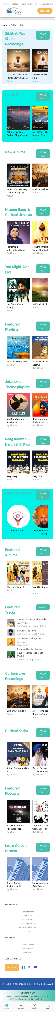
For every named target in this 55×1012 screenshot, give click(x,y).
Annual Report (27, 944)
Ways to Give (47, 3)
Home (5, 24)
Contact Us (27, 915)
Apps (37, 3)
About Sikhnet (27, 911)
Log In (27, 931)
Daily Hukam (27, 3)
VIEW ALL (43, 35)
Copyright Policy (28, 923)
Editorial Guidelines (27, 927)
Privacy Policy (27, 919)
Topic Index (27, 952)
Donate (45, 10)
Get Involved (27, 948)
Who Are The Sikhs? (11, 3)
